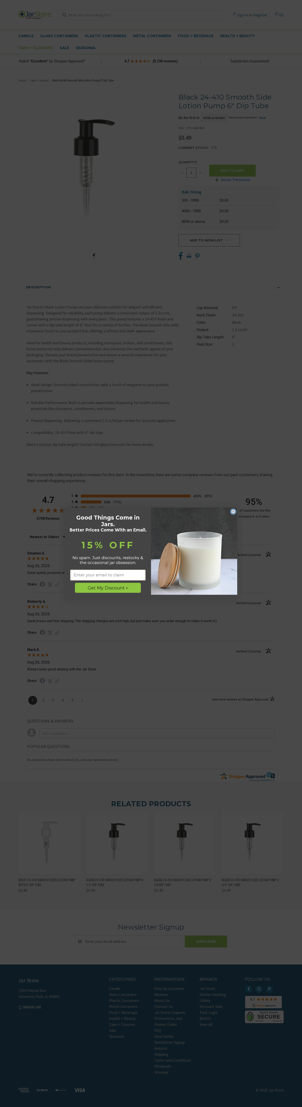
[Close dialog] (233, 511)
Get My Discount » (108, 588)
